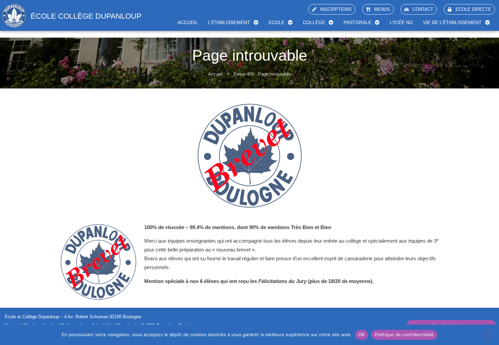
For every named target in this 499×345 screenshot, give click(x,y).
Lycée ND (401, 22)
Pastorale (357, 22)
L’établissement (229, 22)
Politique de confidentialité (404, 334)
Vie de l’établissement (452, 22)
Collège (314, 22)
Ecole (276, 22)
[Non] (488, 334)
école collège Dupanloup (86, 16)
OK (361, 334)
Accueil (188, 22)
